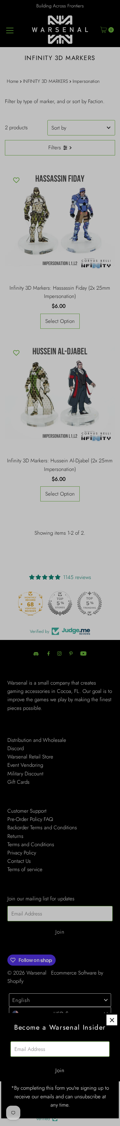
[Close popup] (111, 1020)
